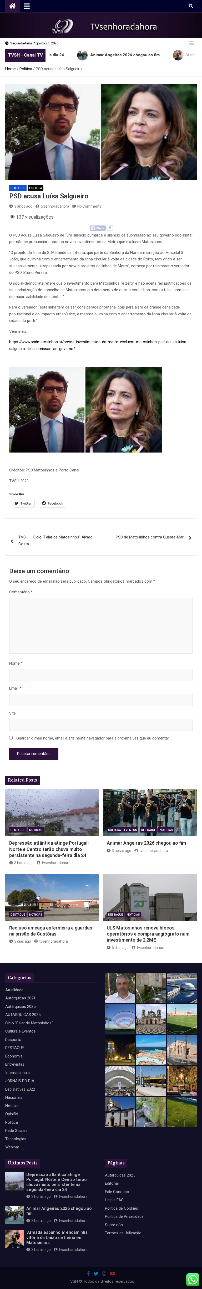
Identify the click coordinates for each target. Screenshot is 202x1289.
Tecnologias (15, 1139)
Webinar (12, 1147)
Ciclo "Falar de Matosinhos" (29, 1023)
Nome (16, 663)
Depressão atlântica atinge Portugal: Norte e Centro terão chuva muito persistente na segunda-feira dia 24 (49, 849)
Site (12, 713)
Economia (14, 1056)
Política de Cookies (121, 1208)
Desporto (13, 1039)
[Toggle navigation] (27, 6)
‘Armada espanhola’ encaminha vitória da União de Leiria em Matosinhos (57, 1237)
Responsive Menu (191, 43)
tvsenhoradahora (55, 206)
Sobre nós (114, 1225)
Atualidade (14, 990)
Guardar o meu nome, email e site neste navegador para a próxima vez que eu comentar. (93, 738)
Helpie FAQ (114, 1200)
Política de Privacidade (124, 1216)
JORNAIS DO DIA (19, 1081)
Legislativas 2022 (20, 1089)
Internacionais (17, 1072)
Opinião (11, 1114)
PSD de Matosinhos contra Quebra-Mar (150, 537)
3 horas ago (24, 863)
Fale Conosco (117, 1191)
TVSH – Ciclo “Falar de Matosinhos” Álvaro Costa (55, 540)
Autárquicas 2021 (20, 998)
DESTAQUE (18, 188)
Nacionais (13, 1097)
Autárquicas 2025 (20, 1006)
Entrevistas (14, 1064)
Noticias (35, 830)
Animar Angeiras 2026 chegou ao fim (146, 843)
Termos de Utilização (123, 1233)
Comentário (21, 592)
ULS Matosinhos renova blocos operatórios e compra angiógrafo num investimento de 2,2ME (148, 934)
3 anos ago (23, 206)
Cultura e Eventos (122, 830)
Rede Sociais (16, 1130)
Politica (35, 188)
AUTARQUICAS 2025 (23, 1014)
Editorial (112, 1183)
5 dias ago (120, 948)
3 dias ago (22, 941)
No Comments (89, 206)
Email (15, 688)
